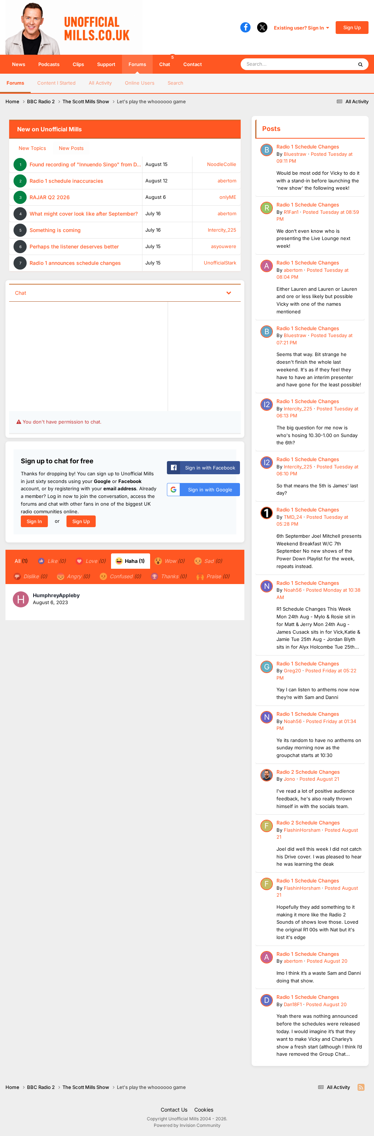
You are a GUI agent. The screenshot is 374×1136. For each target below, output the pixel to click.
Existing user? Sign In (300, 28)
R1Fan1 (291, 212)
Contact (192, 64)
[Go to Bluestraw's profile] (266, 150)
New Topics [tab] (32, 148)
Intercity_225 (222, 230)
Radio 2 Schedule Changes (308, 772)
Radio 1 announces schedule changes (75, 263)
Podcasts (49, 64)
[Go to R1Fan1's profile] (266, 208)
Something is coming (55, 230)
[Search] (360, 64)
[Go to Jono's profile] (266, 775)
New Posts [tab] (71, 148)
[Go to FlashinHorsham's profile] (266, 826)
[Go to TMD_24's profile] (266, 513)
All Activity (100, 83)
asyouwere (223, 246)
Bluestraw (295, 154)
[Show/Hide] (228, 292)
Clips (78, 64)
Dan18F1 (293, 1004)
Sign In (34, 521)
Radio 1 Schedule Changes (307, 147)
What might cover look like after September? (84, 213)
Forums (137, 64)
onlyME (228, 197)
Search (175, 83)
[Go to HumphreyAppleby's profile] (21, 599)
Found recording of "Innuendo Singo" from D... (85, 164)
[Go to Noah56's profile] (266, 586)
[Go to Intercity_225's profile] (266, 404)
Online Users (139, 83)
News (18, 64)
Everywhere (330, 64)
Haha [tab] (134, 561)
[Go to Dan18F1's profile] (266, 1000)
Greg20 (292, 670)
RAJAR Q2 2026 (50, 197)
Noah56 (293, 590)
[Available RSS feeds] (361, 1087)
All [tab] (21, 561)
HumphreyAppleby (56, 595)
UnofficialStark (220, 263)
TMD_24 (293, 517)
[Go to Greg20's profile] (266, 667)
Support (106, 64)
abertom (227, 180)
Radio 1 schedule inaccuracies (66, 181)
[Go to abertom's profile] (266, 266)
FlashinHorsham (302, 830)
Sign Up (352, 27)
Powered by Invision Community (187, 1125)
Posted (319, 779)
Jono (289, 779)
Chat (166, 61)
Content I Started (56, 83)
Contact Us (174, 1109)
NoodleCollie (221, 164)
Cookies (203, 1109)
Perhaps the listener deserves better (74, 246)
